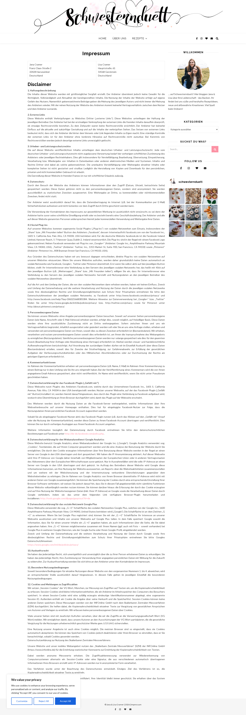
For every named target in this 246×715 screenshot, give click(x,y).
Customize (21, 701)
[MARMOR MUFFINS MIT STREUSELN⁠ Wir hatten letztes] (210, 196)
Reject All (44, 701)
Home (103, 38)
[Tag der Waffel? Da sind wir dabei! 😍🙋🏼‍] (177, 229)
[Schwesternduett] (123, 16)
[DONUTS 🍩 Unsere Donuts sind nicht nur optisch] (177, 212)
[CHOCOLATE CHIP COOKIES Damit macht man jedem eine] (193, 196)
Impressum (136, 704)
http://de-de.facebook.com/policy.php (84, 433)
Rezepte (138, 38)
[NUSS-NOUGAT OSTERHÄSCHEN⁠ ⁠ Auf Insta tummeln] (210, 212)
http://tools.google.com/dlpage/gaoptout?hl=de (65, 498)
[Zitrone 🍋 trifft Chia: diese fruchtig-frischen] (177, 196)
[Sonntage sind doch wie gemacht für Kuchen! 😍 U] (210, 229)
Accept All (65, 701)
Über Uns (119, 38)
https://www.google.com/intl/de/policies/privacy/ (53, 544)
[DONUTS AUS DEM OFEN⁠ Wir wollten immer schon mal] (193, 212)
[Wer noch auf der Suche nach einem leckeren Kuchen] (193, 229)
